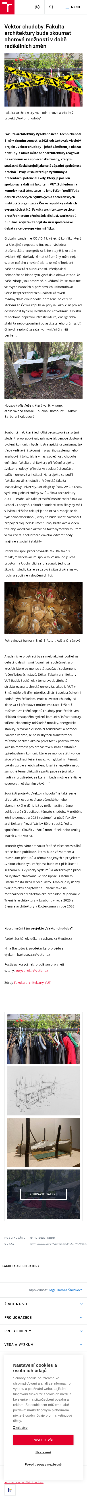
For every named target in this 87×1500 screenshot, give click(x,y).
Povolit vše (43, 1440)
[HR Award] (10, 1490)
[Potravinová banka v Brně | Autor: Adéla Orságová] (43, 608)
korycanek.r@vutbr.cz (31, 970)
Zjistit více (20, 1427)
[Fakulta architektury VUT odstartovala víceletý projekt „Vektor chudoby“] (43, 80)
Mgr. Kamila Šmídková (66, 1290)
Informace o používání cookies (24, 1482)
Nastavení (43, 1452)
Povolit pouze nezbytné (43, 1464)
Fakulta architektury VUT (32, 982)
